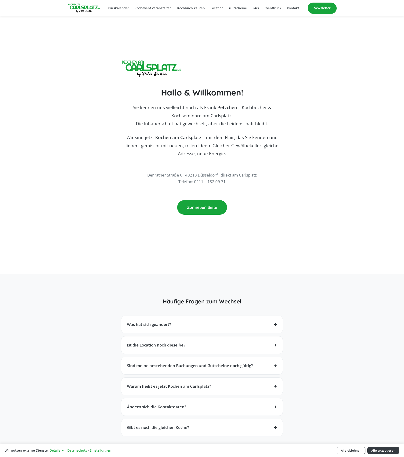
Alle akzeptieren (383, 450)
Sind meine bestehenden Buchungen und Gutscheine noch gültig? (190, 365)
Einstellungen (100, 450)
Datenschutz (77, 450)
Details (57, 450)
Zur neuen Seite (202, 207)
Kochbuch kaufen (191, 8)
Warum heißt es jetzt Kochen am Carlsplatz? (169, 386)
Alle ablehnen (351, 450)
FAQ (255, 8)
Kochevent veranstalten (153, 8)
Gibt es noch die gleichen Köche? (158, 427)
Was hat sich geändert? (149, 324)
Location (217, 8)
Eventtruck (272, 8)
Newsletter (322, 8)
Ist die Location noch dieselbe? (156, 345)
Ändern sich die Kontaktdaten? (156, 406)
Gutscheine (238, 8)
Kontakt (293, 8)
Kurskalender (118, 8)
